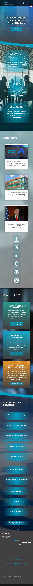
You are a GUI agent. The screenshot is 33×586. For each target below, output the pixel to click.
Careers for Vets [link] (16, 324)
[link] (9, 3)
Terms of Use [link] (16, 568)
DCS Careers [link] (28, 548)
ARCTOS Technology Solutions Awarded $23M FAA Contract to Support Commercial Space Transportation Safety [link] (16, 194)
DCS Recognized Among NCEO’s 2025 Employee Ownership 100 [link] (16, 20)
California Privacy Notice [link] (16, 559)
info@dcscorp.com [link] (5, 538)
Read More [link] (16, 30)
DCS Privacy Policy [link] (16, 555)
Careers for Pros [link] (16, 354)
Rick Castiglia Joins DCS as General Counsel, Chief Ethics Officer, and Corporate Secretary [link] (16, 225)
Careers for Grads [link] (16, 383)
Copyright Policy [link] (16, 573)
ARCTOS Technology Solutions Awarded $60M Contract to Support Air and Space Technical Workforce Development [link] (16, 163)
